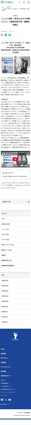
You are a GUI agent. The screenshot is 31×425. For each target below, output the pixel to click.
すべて (3, 219)
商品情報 (3, 353)
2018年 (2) (5, 322)
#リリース (11, 31)
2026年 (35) (5, 280)
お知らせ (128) (6, 224)
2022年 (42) (5, 301)
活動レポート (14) (6, 250)
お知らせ (9, 7)
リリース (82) (5, 229)
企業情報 (3, 362)
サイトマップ (4, 395)
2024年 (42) (5, 291)
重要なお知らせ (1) (7, 260)
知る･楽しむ (4, 358)
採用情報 (3, 371)
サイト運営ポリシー (6, 386)
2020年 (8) (5, 311)
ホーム (3, 7)
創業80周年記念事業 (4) (8, 265)
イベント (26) (5, 239)
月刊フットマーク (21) (8, 245)
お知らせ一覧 (6, 202)
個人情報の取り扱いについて (8, 389)
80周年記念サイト (6, 376)
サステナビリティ (6, 367)
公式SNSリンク (6, 404)
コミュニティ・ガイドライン (8, 392)
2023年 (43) (5, 296)
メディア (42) (5, 234)
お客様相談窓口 (5, 383)
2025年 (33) (5, 286)
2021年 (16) (5, 306)
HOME (3, 349)
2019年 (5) (5, 317)
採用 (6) (4, 255)
